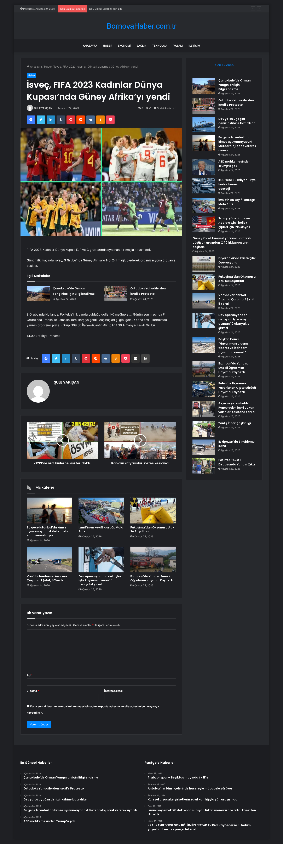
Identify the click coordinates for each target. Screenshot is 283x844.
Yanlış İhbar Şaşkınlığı (234, 423)
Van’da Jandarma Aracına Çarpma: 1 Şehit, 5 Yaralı (47, 578)
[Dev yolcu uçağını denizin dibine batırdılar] (203, 124)
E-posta (33, 690)
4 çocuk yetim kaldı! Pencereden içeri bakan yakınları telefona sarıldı (236, 407)
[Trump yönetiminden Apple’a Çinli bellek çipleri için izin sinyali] (203, 224)
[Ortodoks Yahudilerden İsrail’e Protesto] (115, 293)
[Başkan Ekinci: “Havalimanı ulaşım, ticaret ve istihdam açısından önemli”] (203, 345)
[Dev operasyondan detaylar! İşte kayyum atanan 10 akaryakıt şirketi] (101, 559)
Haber (107, 45)
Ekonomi (124, 45)
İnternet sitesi (113, 690)
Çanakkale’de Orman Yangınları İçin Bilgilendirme (234, 84)
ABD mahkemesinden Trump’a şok (234, 163)
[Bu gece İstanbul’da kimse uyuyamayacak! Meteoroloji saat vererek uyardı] (49, 510)
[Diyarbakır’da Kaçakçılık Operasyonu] (203, 264)
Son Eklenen (224, 65)
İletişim (194, 45)
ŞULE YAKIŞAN (43, 108)
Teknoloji (159, 45)
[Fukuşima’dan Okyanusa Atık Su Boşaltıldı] (153, 510)
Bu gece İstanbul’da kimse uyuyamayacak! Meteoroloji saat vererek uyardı (48, 531)
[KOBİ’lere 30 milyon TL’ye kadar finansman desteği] (203, 185)
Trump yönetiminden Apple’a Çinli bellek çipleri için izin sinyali (234, 222)
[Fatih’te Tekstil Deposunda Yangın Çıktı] (203, 466)
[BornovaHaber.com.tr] (141, 26)
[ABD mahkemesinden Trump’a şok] (203, 167)
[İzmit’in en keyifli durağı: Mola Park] (101, 510)
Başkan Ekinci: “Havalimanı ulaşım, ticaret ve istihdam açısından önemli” (233, 345)
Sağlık (141, 45)
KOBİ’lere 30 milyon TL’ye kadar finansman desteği (237, 184)
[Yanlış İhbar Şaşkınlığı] (203, 429)
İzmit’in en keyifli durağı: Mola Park (101, 529)
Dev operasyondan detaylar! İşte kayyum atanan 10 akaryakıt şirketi (100, 580)
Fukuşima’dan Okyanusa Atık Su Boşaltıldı (152, 529)
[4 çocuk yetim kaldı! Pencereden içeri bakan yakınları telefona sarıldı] (203, 409)
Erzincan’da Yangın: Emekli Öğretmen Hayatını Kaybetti (151, 578)
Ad (30, 675)
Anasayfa (90, 45)
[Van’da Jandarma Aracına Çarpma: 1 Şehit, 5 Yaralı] (49, 559)
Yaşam (178, 45)
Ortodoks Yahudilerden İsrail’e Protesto (236, 102)
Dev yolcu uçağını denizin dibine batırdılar (116, 8)
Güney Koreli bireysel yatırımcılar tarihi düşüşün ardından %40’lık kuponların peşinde (222, 242)
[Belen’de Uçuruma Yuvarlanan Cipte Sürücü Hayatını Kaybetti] (203, 389)
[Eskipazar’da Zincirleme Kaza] (203, 447)
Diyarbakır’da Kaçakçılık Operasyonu (236, 260)
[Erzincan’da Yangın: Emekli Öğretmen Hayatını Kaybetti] (153, 559)
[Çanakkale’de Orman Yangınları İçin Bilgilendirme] (38, 293)
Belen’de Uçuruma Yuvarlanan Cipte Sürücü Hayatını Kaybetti (237, 387)
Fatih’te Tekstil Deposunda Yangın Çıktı (236, 462)
